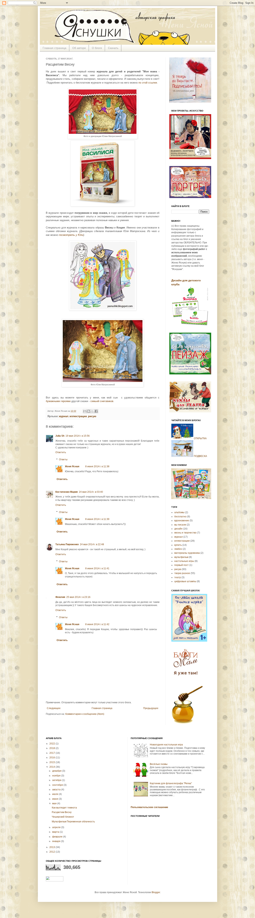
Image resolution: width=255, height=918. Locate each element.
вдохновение (181, 520)
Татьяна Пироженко (67, 544)
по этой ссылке (147, 82)
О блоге (97, 48)
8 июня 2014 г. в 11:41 (97, 568)
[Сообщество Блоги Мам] (186, 677)
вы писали (180, 524)
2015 (52, 762)
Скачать (113, 48)
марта (56, 832)
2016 (52, 757)
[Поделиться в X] (92, 411)
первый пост (181, 565)
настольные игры (184, 561)
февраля (57, 836)
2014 (52, 766)
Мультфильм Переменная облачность (73, 821)
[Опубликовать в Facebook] (96, 411)
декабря (57, 770)
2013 (52, 847)
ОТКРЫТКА (200, 438)
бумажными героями (58, 401)
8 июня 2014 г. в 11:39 (97, 519)
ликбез (178, 549)
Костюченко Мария (66, 492)
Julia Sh (59, 435)
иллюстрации (182, 540)
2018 (52, 748)
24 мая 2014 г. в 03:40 (91, 492)
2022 (52, 743)
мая (54, 803)
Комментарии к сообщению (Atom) (84, 714)
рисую (177, 569)
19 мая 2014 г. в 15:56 (78, 435)
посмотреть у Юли (71, 234)
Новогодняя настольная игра (166, 744)
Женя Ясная (72, 466)
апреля (56, 827)
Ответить (60, 452)
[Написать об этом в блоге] (89, 411)
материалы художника (187, 553)
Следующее (54, 708)
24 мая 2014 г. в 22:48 (92, 544)
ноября (56, 775)
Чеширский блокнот (63, 816)
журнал (178, 536)
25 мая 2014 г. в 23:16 (78, 597)
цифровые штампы (185, 581)
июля (55, 794)
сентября (58, 785)
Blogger (156, 892)
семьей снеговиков (101, 401)
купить (178, 545)
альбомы (179, 512)
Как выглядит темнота (64, 807)
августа (56, 789)
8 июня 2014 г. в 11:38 (97, 466)
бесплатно (180, 516)
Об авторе (79, 48)
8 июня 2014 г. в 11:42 (97, 624)
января (56, 841)
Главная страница (54, 48)
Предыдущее (150, 708)
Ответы (63, 459)
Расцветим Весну (62, 812)
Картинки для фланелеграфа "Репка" (171, 783)
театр (177, 577)
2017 (52, 753)
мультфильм (181, 557)
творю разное (182, 573)
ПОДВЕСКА (200, 456)
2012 (52, 851)
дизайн (178, 528)
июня (55, 799)
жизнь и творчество (185, 532)
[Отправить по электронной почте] (85, 411)
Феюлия (60, 597)
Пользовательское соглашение (149, 807)
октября (57, 780)
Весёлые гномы (159, 764)
